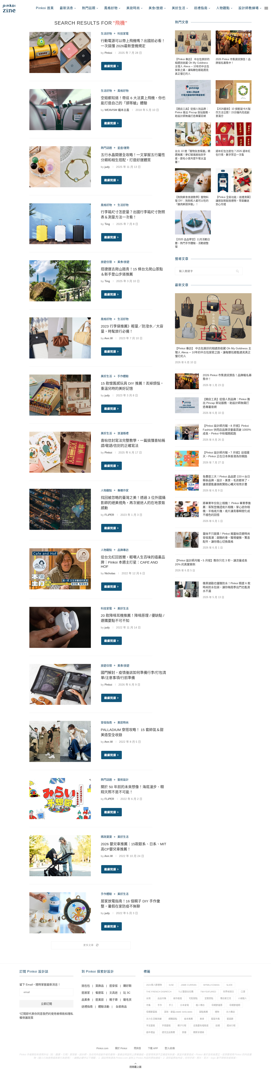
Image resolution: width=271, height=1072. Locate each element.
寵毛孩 (127, 999)
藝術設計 (123, 779)
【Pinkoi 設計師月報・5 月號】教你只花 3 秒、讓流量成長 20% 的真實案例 (211, 562)
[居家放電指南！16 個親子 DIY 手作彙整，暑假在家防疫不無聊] (60, 912)
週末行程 (231, 1025)
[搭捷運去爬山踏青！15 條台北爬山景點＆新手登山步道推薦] (60, 280)
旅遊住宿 (106, 261)
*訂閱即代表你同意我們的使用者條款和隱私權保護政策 (46, 1015)
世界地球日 (228, 991)
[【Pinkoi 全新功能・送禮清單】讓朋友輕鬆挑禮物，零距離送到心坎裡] (234, 180)
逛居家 (86, 992)
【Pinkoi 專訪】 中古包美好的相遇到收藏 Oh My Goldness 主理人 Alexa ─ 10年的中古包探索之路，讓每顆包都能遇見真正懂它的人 (192, 66)
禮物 (217, 1012)
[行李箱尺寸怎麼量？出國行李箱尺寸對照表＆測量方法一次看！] (60, 223)
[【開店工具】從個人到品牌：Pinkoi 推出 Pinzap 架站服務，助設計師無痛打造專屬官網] (193, 92)
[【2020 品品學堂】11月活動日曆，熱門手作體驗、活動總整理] (193, 222)
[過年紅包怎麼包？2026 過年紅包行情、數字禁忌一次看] (234, 134)
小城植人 (242, 998)
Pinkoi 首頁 (45, 8)
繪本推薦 (188, 1019)
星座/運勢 (123, 147)
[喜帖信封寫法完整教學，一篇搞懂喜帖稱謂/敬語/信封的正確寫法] (60, 452)
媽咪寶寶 (106, 836)
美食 (202, 1019)
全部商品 (121, 1006)
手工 (171, 1005)
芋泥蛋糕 (150, 1025)
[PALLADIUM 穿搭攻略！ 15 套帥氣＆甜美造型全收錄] (60, 741)
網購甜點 (172, 1019)
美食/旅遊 (156, 8)
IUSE (171, 985)
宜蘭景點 (209, 998)
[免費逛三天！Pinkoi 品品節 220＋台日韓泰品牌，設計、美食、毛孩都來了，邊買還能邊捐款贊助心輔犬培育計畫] (187, 483)
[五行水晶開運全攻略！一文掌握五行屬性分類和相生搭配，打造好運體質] (60, 166)
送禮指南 (201, 8)
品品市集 (162, 998)
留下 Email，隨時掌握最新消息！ (40, 984)
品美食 (86, 999)
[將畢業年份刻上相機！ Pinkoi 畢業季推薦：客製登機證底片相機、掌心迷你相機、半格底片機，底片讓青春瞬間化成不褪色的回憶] (187, 509)
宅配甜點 (193, 998)
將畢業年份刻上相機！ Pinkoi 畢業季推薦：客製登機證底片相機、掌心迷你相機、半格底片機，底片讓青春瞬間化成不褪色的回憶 (227, 508)
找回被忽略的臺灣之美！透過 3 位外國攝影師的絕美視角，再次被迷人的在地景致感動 (133, 503)
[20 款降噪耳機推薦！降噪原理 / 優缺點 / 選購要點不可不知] (60, 627)
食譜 (184, 1032)
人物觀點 (223, 8)
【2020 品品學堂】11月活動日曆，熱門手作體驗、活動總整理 (192, 243)
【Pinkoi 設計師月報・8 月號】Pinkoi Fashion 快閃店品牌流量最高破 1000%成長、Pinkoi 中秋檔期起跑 (227, 429)
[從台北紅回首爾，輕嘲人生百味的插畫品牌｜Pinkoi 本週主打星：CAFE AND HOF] (60, 568)
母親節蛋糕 (151, 1012)
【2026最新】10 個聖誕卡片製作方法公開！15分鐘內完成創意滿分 (233, 112)
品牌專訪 (123, 549)
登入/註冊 (170, 1048)
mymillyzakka (211, 985)
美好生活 (178, 8)
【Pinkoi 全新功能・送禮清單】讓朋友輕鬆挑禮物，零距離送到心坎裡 (233, 201)
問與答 (137, 1048)
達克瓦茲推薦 (168, 1032)
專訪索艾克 (225, 998)
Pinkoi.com (102, 1048)
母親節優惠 (216, 1005)
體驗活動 (103, 1006)
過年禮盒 (150, 1032)
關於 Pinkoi (121, 1048)
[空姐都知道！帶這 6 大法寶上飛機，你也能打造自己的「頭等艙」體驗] (60, 109)
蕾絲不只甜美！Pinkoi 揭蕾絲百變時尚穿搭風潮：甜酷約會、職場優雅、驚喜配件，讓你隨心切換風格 (226, 537)
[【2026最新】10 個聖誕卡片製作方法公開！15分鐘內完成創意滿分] (234, 92)
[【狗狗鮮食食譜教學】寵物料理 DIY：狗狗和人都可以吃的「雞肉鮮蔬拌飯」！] (193, 180)
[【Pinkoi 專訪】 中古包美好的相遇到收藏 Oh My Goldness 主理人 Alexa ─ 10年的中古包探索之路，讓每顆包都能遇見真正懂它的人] (193, 42)
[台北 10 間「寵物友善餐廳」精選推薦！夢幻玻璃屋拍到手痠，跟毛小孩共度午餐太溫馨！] (193, 134)
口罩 (243, 991)
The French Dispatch (158, 991)
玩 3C (126, 992)
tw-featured (208, 991)
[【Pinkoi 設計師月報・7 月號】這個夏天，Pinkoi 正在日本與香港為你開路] (187, 459)
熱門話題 (88, 8)
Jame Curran (188, 985)
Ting (107, 224)
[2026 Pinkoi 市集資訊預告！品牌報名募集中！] (234, 42)
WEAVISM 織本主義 (117, 109)
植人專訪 (200, 1005)
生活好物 (106, 33)
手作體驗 (123, 376)
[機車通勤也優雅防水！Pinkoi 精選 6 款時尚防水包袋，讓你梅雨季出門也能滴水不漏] (187, 589)
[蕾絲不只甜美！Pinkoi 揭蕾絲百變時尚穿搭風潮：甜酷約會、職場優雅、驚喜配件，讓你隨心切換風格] (187, 540)
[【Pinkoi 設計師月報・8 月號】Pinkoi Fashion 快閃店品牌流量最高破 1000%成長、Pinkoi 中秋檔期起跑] (187, 432)
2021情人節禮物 (154, 985)
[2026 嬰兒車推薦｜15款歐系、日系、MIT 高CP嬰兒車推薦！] (60, 855)
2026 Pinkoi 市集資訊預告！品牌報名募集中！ (233, 61)
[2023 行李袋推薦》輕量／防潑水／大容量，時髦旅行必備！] (60, 337)
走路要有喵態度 (201, 1025)
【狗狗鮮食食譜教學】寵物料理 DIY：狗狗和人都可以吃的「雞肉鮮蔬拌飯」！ (192, 201)
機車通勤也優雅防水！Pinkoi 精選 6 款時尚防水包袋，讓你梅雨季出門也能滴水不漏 (226, 587)
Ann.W (108, 338)
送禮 (217, 1025)
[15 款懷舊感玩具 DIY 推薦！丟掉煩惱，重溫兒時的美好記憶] (60, 395)
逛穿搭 (113, 985)
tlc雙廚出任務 (185, 991)
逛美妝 (99, 999)
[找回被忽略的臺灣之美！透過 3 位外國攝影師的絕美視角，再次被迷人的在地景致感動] (60, 509)
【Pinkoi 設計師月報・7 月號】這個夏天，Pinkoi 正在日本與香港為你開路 (226, 454)
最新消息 (66, 8)
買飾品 (99, 985)
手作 (160, 1005)
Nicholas (110, 573)
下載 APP (153, 1048)
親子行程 (182, 1025)
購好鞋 (127, 985)
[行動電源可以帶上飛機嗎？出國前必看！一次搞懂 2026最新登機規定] (60, 52)
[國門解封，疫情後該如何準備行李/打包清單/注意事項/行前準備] (60, 684)
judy (107, 166)
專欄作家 (123, 490)
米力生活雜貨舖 (153, 1019)
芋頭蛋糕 (166, 1025)
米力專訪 (230, 1012)
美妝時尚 (133, 8)
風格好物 (111, 8)
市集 (148, 1005)
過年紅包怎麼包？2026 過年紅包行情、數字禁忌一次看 (233, 153)
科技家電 (123, 33)
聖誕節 (230, 1019)
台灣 (148, 998)
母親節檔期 (234, 1005)
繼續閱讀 (110, 66)
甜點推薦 (203, 1012)
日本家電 (184, 1005)
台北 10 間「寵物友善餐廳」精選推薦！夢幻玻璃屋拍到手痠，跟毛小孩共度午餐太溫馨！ (192, 156)
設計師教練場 (248, 8)
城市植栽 (177, 998)
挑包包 (86, 985)
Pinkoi (108, 52)
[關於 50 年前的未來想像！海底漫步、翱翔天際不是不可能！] (60, 798)
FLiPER (109, 514)
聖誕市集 (215, 1019)
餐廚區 (99, 992)
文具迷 (113, 992)
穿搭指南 (106, 722)
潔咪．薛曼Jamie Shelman (178, 1012)
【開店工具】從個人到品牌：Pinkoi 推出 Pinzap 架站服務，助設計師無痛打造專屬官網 (192, 112)
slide (229, 985)
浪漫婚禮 (123, 433)
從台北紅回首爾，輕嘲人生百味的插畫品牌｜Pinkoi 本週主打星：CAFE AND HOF (133, 562)
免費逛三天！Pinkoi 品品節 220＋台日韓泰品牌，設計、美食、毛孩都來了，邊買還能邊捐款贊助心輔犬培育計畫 (226, 480)
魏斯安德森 (198, 1032)
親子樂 (113, 999)
